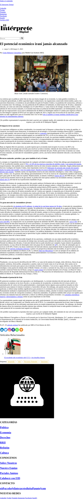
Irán (19, 362)
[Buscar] (22, 38)
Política (4, 427)
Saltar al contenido (6, 1)
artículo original (12, 325)
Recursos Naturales (30, 362)
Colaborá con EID (10, 478)
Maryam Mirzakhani (46, 251)
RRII (3, 442)
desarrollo (11, 362)
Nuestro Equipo (8, 468)
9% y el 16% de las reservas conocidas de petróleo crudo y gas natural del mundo (53, 164)
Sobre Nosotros (8, 462)
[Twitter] (6, 330)
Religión (4, 447)
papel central (38, 270)
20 (56, 245)
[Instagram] (9, 330)
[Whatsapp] (17, 330)
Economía (5, 432)
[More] (21, 330)
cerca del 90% (5, 222)
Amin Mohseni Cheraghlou (12, 53)
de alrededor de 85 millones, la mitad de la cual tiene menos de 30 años (37, 206)
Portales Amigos (9, 473)
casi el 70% (73, 222)
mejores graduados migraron (20, 249)
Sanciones (44, 362)
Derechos (5, 437)
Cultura (4, 452)
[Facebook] (13, 330)
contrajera (43, 133)
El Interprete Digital (7, 5)
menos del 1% (59, 176)
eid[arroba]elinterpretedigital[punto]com (23, 488)
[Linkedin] (2, 330)
